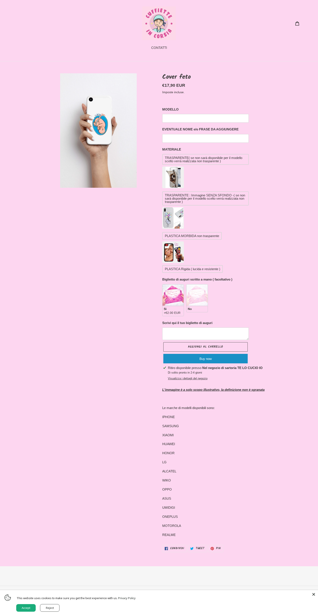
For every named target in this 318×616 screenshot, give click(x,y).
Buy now (205, 359)
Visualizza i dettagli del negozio (187, 378)
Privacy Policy (127, 598)
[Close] (314, 594)
